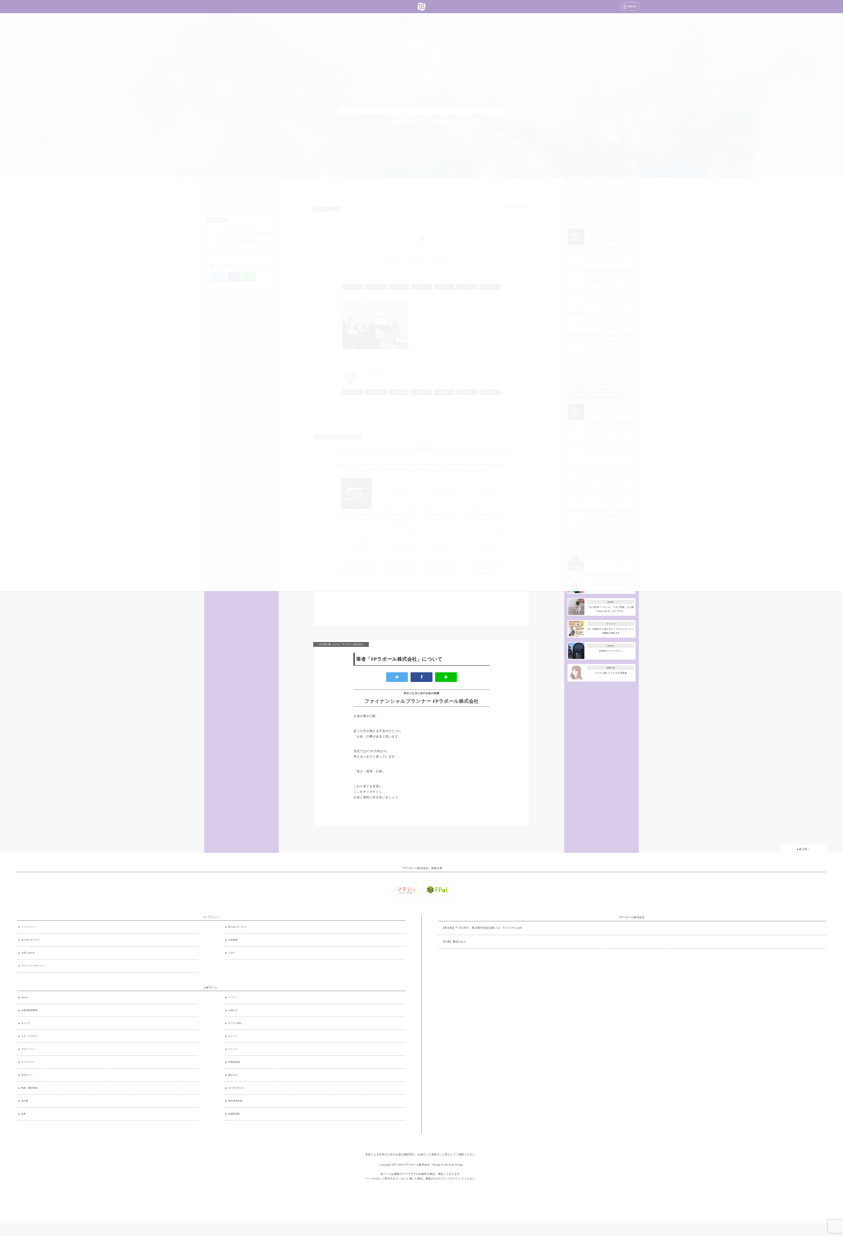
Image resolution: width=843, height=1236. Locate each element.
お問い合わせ (28, 953)
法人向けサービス (30, 940)
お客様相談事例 (29, 1010)
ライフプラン (28, 1062)
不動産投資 (234, 1062)
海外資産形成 (235, 1101)
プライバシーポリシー (32, 965)
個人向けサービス (237, 927)
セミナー (233, 1036)
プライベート (28, 1049)
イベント (233, 997)
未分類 (24, 1101)
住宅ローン (27, 1075)
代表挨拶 (233, 940)
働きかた (233, 1075)
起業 (23, 1114)
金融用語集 (234, 1114)
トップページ (28, 927)
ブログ (231, 953)
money (24, 997)
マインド (233, 1049)
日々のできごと (236, 1088)
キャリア (26, 1023)
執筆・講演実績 (29, 1088)
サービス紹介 (235, 1023)
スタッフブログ (29, 1036)
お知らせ (233, 1010)
